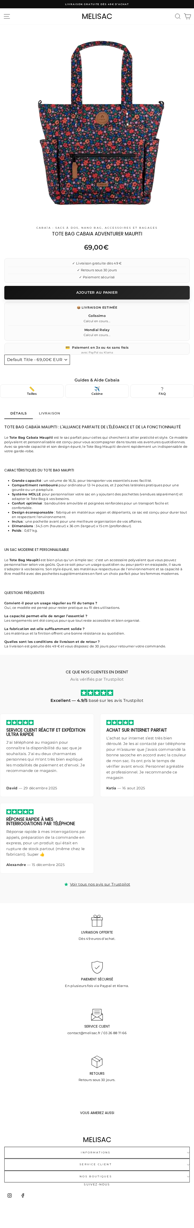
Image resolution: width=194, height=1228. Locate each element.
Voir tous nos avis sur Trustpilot (100, 884)
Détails (18, 413)
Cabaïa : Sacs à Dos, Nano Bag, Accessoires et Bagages (97, 227)
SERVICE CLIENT (96, 1164)
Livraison (49, 413)
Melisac (97, 16)
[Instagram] (9, 1195)
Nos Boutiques (96, 1176)
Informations (95, 1152)
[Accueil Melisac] (97, 1139)
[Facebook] (22, 1195)
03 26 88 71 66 (115, 1033)
